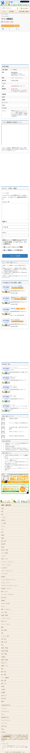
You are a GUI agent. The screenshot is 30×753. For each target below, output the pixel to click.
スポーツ (3, 606)
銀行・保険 (3, 674)
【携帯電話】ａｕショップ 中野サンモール (15, 468)
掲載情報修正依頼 (23, 149)
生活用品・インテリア (6, 588)
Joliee (17, 752)
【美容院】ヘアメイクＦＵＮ (12, 445)
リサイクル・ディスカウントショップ (9, 585)
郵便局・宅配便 (4, 659)
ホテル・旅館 (4, 612)
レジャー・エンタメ (5, 603)
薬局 (2, 633)
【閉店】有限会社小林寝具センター (14, 455)
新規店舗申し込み (5, 717)
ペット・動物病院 (5, 677)
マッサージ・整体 (5, 636)
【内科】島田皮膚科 (10, 446)
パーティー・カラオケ (6, 564)
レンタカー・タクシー (6, 618)
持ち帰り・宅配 (4, 550)
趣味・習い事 (4, 642)
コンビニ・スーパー (5, 582)
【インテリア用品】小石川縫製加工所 (18, 423)
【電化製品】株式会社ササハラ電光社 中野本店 (16, 449)
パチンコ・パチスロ (5, 624)
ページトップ (4, 743)
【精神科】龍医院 (13, 418)
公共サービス (4, 695)
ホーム (4, 11)
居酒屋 (2, 538)
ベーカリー (3, 556)
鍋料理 (2, 535)
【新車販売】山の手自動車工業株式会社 (15, 465)
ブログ (2, 714)
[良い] (15, 72)
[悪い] (13, 72)
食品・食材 (3, 597)
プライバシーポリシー (6, 720)
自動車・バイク (4, 665)
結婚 (2, 668)
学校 (2, 645)
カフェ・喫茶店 (4, 553)
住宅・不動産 (4, 653)
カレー (2, 529)
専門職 (2, 686)
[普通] (14, 72)
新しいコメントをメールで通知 (13, 247)
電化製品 (3, 576)
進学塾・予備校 (4, 648)
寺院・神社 (3, 698)
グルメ (2, 508)
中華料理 (3, 520)
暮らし (2, 627)
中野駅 (17, 25)
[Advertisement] (15, 48)
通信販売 (3, 600)
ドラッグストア (4, 573)
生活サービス (4, 662)
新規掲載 (11, 11)
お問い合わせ (4, 726)
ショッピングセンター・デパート (8, 579)
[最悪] (11, 72)
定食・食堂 (3, 541)
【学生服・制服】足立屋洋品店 (16, 436)
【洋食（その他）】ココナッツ (16, 431)
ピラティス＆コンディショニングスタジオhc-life (19, 369)
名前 (4, 221)
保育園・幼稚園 (4, 651)
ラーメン (3, 526)
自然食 (2, 547)
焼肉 (2, 532)
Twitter (2, 729)
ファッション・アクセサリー (7, 594)
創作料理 (3, 544)
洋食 (2, 514)
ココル (23, 752)
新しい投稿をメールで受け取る (13, 250)
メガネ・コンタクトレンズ (8, 25)
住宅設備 (3, 656)
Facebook (3, 732)
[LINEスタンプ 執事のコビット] (15, 488)
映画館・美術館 (4, 615)
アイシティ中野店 (16, 286)
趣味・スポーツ (4, 591)
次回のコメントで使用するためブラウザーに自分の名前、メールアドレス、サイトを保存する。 (14, 242)
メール (5, 227)
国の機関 (3, 692)
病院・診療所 (4, 630)
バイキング (3, 517)
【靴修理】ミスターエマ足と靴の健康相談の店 (16, 443)
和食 (2, 511)
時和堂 (13, 308)
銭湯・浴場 (3, 680)
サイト (4, 232)
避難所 (2, 701)
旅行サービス (4, 621)
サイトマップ (4, 723)
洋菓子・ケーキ (4, 558)
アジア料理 (3, 523)
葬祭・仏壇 (3, 671)
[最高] (16, 72)
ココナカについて (5, 711)
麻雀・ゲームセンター (6, 609)
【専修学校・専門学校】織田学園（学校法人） (16, 448)
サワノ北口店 (15, 320)
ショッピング (4, 567)
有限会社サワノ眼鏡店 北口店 (19, 298)
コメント (5, 202)
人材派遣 (3, 689)
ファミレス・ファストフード (7, 561)
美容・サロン (4, 683)
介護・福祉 (3, 639)
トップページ (4, 708)
